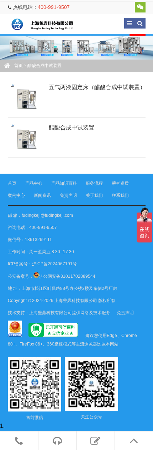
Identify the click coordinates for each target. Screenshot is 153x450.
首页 (18, 65)
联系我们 (120, 195)
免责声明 (68, 195)
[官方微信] (140, 7)
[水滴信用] (53, 335)
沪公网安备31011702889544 (67, 276)
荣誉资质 (120, 183)
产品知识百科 (64, 183)
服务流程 (94, 183)
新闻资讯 (42, 195)
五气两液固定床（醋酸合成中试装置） (97, 87)
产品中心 (33, 183)
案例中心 (16, 195)
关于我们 (94, 195)
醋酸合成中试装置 (71, 127)
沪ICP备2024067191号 (54, 263)
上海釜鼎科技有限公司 (47, 24)
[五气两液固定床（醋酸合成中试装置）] (25, 97)
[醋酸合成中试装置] (25, 137)
